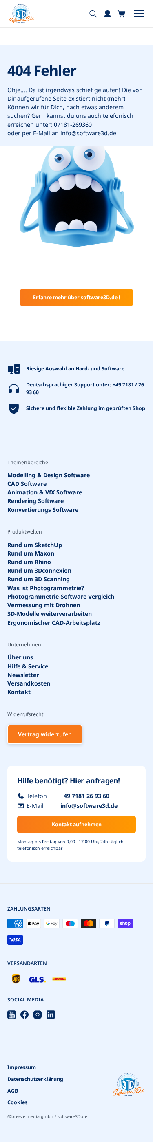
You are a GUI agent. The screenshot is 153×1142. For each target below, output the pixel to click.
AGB (12, 1090)
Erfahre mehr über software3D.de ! (76, 297)
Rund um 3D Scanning (38, 579)
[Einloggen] (107, 13)
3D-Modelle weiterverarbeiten (49, 613)
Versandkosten (28, 683)
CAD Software (27, 483)
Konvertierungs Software (42, 510)
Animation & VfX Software (44, 492)
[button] (122, 13)
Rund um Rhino (29, 562)
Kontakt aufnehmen (77, 824)
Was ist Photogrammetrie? (45, 588)
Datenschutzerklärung (35, 1079)
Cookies (17, 1102)
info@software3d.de (88, 133)
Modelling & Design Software (48, 475)
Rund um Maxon (30, 553)
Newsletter (23, 675)
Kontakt (19, 692)
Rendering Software (35, 501)
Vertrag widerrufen (45, 734)
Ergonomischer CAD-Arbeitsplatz (53, 622)
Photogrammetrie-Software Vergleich (60, 596)
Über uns (20, 657)
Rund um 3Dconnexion (39, 570)
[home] (21, 13)
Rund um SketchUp (34, 545)
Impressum (21, 1067)
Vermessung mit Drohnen (43, 605)
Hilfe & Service (27, 666)
